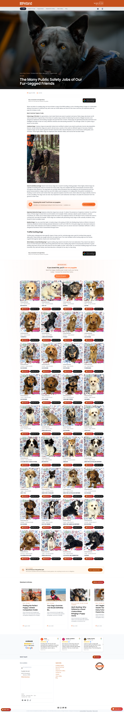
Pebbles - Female (26, 522)
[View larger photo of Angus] (81, 501)
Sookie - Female (69, 460)
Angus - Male (68, 522)
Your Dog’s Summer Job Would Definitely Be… (55, 608)
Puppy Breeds (40, 8)
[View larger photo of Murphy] (102, 376)
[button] (25, 282)
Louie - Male (47, 460)
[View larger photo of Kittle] (102, 282)
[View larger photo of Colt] (38, 282)
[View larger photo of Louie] (60, 438)
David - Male (47, 428)
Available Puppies (60, 665)
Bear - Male (25, 335)
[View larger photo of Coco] (102, 470)
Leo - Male (88, 366)
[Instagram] (28, 700)
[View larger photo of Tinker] (102, 532)
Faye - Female (68, 397)
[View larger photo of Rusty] (102, 313)
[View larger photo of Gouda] (102, 501)
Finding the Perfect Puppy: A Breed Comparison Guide (30, 608)
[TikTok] (30, 700)
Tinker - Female (90, 553)
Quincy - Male (89, 428)
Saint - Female (47, 304)
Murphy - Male (89, 397)
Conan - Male (89, 460)
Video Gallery (60, 8)
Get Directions (26, 677)
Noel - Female (25, 428)
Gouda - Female (90, 522)
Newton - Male (68, 335)
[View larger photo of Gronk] (60, 313)
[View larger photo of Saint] (60, 282)
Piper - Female (47, 397)
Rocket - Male (47, 366)
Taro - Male (68, 553)
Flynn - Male (68, 491)
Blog (66, 8)
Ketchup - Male (26, 553)
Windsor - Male (26, 460)
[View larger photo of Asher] (81, 407)
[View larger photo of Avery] (60, 470)
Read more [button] (43, 649)
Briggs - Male (68, 366)
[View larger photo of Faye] (81, 376)
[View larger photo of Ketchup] (38, 532)
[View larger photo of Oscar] (38, 376)
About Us (58, 669)
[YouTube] (25, 700)
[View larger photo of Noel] (38, 407)
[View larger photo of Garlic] (60, 532)
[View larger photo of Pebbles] (38, 501)
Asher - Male (68, 428)
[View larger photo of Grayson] (38, 345)
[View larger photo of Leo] (102, 345)
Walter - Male (47, 522)
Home (21, 73)
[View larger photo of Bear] (38, 313)
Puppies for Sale (31, 8)
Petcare (81, 603)
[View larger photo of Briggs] (81, 345)
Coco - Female (90, 491)
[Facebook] (23, 700)
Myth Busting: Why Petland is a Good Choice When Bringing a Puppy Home (78, 611)
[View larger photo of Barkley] (81, 282)
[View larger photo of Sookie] (81, 438)
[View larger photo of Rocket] (60, 345)
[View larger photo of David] (60, 407)
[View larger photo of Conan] (102, 438)
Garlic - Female (47, 553)
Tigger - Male (25, 491)
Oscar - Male (25, 397)
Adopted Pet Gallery (50, 8)
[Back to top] (103, 657)
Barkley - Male (68, 304)
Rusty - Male (89, 335)
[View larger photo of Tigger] (38, 470)
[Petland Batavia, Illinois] (26, 3)
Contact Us (58, 672)
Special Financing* (60, 667)
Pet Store (76, 603)
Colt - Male (25, 304)
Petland (28, 73)
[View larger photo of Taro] (81, 532)
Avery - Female (47, 491)
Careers (57, 674)
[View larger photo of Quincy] (102, 407)
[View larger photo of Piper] (60, 376)
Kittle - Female (89, 304)
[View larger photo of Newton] (81, 313)
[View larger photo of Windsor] (38, 438)
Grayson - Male (26, 366)
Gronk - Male (47, 335)
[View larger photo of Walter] (60, 501)
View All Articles (98, 582)
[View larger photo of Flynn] (81, 470)
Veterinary (73, 604)
